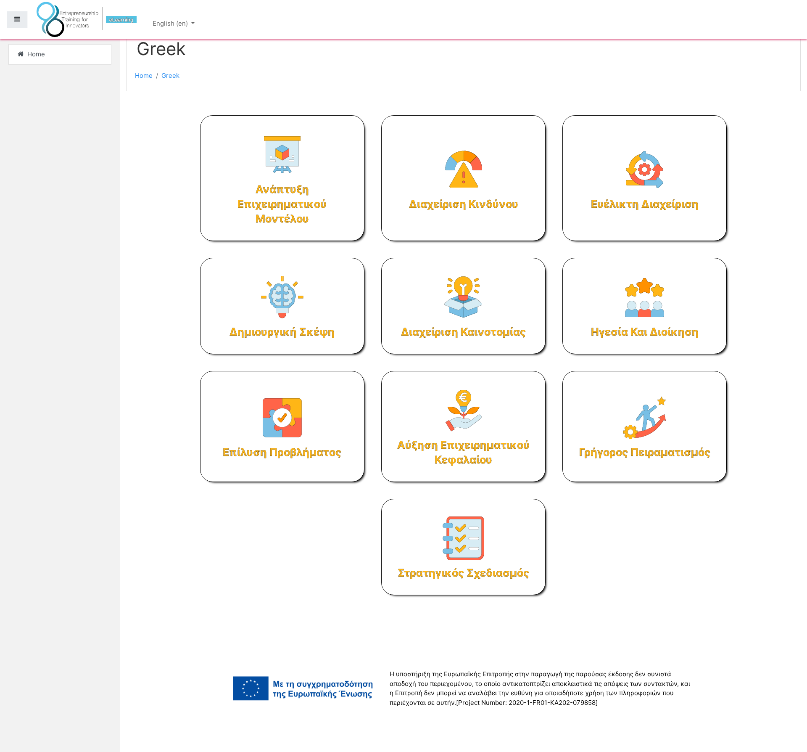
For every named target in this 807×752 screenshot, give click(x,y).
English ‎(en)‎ (171, 23)
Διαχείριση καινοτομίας (463, 332)
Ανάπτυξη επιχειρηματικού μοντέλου (282, 204)
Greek (170, 75)
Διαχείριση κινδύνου (463, 204)
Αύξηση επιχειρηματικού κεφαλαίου (463, 452)
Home (144, 75)
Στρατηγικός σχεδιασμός (463, 573)
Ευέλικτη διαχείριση (645, 204)
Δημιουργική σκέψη (282, 332)
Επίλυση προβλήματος (282, 452)
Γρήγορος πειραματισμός (644, 452)
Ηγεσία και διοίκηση (645, 332)
